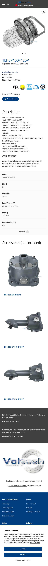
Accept (22, 549)
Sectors (29, 508)
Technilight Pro (7, 508)
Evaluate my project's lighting (12, 436)
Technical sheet (12, 99)
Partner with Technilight (10, 421)
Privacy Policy (35, 543)
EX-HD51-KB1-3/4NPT (12, 295)
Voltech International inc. (18, 486)
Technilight (6, 504)
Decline (22, 555)
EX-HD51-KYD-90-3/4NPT (14, 399)
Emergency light (8, 512)
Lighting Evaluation (33, 512)
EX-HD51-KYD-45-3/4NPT (14, 347)
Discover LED (31, 504)
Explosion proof (8, 516)
